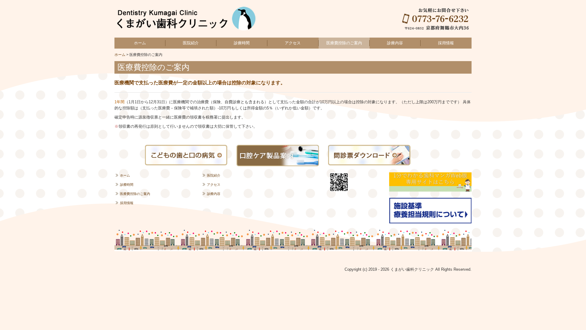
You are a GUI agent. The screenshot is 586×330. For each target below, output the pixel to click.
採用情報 (446, 43)
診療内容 (395, 43)
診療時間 (242, 43)
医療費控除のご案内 (344, 43)
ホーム (140, 43)
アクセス (293, 43)
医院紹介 (191, 43)
